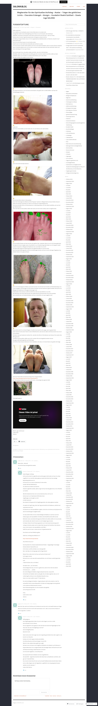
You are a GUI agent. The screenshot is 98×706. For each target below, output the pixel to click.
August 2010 (69, 530)
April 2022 (68, 242)
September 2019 (70, 306)
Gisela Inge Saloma (70, 116)
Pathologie (21, 450)
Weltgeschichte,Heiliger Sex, (72, 173)
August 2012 (69, 480)
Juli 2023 (68, 210)
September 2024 (70, 181)
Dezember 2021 (69, 250)
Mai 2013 (68, 461)
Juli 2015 (68, 407)
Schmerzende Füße (27, 449)
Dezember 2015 (69, 396)
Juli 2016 (68, 382)
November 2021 (69, 252)
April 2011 (68, 514)
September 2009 (70, 553)
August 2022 (69, 233)
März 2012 (68, 491)
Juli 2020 (68, 285)
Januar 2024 (69, 198)
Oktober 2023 (69, 204)
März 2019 (68, 317)
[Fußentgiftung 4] (32, 181)
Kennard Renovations (71, 72)
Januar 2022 (69, 248)
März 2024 (68, 193)
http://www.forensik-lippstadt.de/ (30, 538)
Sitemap (78, 6)
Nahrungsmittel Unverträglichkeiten (74, 145)
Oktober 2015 (69, 401)
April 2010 (68, 539)
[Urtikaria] (32, 312)
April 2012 (68, 488)
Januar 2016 (68, 394)
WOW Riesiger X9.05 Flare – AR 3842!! (74, 30)
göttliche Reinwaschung (71, 114)
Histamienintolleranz (70, 120)
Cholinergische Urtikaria (71, 102)
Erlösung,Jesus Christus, (71, 110)
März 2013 (68, 465)
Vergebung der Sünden (71, 171)
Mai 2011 (68, 511)
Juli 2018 (68, 334)
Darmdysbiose (69, 104)
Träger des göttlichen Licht (72, 160)
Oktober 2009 (69, 551)
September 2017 (70, 355)
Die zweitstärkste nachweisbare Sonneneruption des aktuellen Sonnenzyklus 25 (73, 37)
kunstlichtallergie (70, 129)
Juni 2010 (68, 534)
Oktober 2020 (69, 279)
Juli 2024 (68, 185)
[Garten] (22, 388)
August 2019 (69, 309)
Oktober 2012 (69, 476)
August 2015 (69, 405)
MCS (67, 141)
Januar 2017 (68, 369)
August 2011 (68, 505)
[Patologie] (32, 359)
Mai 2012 (68, 486)
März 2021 (68, 269)
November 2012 (69, 474)
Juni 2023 (68, 212)
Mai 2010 (68, 537)
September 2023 (70, 206)
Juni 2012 (68, 484)
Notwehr (68, 152)
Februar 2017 (69, 367)
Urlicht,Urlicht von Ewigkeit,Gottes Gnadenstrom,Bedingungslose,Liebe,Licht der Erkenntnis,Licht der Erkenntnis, (75, 166)
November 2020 (70, 277)
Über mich (72, 6)
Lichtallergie (69, 135)
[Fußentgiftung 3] (32, 146)
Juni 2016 (68, 384)
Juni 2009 (68, 559)
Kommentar (44, 692)
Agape (67, 91)
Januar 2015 (68, 419)
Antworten (35, 460)
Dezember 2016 (69, 371)
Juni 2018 (68, 336)
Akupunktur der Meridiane (71, 93)
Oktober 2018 (69, 327)
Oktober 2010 (69, 526)
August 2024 (69, 183)
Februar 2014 (69, 442)
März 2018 (68, 342)
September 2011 (69, 503)
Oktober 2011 (69, 501)
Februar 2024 (69, 196)
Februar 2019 (69, 319)
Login (84, 6)
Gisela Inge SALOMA (25, 27)
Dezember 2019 (69, 300)
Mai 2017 (68, 361)
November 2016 (69, 373)
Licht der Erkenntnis (70, 133)
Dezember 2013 (69, 447)
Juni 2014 (68, 434)
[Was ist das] (32, 269)
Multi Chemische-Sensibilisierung (73, 143)
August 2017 (69, 357)
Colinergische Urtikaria (35, 449)
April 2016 (68, 388)
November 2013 (69, 449)
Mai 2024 (68, 189)
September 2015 (70, 403)
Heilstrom (68, 118)
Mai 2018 (68, 338)
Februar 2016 (69, 392)
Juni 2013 (68, 459)
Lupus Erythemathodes (71, 139)
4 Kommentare (38, 27)
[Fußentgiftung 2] (32, 109)
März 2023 (68, 219)
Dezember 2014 (69, 421)
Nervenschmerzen (70, 150)
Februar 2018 (69, 344)
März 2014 (68, 440)
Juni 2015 (68, 409)
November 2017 (69, 350)
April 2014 (68, 438)
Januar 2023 (69, 223)
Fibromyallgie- (69, 112)
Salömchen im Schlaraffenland (20, 695)
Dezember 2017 (69, 348)
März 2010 (68, 541)
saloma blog (20, 6)
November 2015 (69, 398)
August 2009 (69, 555)
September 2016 (70, 378)
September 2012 (70, 478)
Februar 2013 (69, 467)
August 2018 (69, 332)
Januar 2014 (68, 444)
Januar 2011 (68, 520)
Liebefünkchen (69, 137)
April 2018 (68, 340)
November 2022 (70, 227)
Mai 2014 (68, 436)
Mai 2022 (68, 240)
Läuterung (68, 131)
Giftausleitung (42, 449)
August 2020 (69, 283)
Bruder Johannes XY (70, 76)
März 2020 (68, 294)
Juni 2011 (68, 509)
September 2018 (70, 329)
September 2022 (70, 231)
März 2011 (68, 516)
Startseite (64, 6)
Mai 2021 (68, 265)
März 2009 (68, 566)
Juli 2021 (68, 260)
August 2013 (69, 455)
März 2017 (68, 365)
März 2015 (68, 415)
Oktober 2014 (69, 426)
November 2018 (69, 325)
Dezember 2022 (69, 225)
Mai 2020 (68, 290)
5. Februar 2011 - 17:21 (29, 460)
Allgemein (33, 27)
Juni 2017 (68, 359)
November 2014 (69, 424)
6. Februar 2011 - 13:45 (31, 616)
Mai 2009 (68, 562)
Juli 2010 (68, 532)
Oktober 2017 (69, 352)
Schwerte (68, 154)
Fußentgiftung (20, 449)
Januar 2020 (69, 298)
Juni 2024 (68, 187)
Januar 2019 (68, 321)
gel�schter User (21, 460)
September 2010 (70, 528)
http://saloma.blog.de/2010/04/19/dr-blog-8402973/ (25, 378)
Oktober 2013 (69, 451)
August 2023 (69, 208)
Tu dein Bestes (69, 43)
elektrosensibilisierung (71, 106)
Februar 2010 (69, 543)
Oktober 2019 (69, 304)
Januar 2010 (68, 545)
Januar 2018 (69, 346)
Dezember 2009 (69, 547)
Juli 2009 (68, 557)
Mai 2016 (68, 386)
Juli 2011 (68, 507)
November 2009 (70, 549)
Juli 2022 (68, 235)
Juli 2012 (68, 482)
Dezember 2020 (69, 275)
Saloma (24, 471)
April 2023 (68, 217)
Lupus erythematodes (49, 449)
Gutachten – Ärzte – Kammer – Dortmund (53, 695)
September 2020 (70, 281)
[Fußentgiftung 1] (32, 73)
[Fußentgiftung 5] (32, 226)
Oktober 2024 (69, 179)
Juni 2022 (68, 237)
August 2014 (69, 430)
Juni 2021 (68, 263)
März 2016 (68, 390)
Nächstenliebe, (69, 147)
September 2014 (70, 428)
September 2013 (70, 453)
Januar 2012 (68, 495)
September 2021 (70, 256)
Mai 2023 (68, 214)
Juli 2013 (68, 457)
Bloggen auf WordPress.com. (18, 702)
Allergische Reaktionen (71, 95)
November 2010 (69, 524)
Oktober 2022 (69, 229)
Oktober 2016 (69, 375)
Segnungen (68, 156)
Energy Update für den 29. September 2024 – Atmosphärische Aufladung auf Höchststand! (74, 47)
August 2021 (69, 258)
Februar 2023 (69, 221)
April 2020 (68, 292)
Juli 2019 (68, 311)
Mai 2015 (68, 411)
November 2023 (70, 202)
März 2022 (68, 244)
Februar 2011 (69, 518)
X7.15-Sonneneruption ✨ (71, 41)
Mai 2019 (68, 313)
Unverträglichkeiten (70, 162)
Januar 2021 (68, 273)
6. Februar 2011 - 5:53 (31, 471)
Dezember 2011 (69, 497)
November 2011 (69, 499)
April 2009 (68, 564)
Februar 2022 (69, 246)
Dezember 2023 (69, 200)
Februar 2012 (69, 493)
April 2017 (68, 363)
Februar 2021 (69, 271)
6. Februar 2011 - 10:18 (28, 603)
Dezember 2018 (69, 323)
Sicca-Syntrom (69, 158)
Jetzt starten (63, 1)
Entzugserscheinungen (71, 108)
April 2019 (68, 315)
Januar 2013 (68, 470)
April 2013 (68, 463)
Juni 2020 (68, 288)
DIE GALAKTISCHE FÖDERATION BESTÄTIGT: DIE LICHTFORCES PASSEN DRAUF (75, 79)
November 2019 (69, 302)
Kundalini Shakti (69, 127)
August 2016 (69, 380)
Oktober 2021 (69, 254)
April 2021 (68, 267)
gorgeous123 (20, 603)
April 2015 (68, 413)
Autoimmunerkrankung (71, 99)
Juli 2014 (68, 432)
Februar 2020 (69, 296)
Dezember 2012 (69, 472)
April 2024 (68, 191)
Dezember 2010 (69, 522)
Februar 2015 (69, 417)
